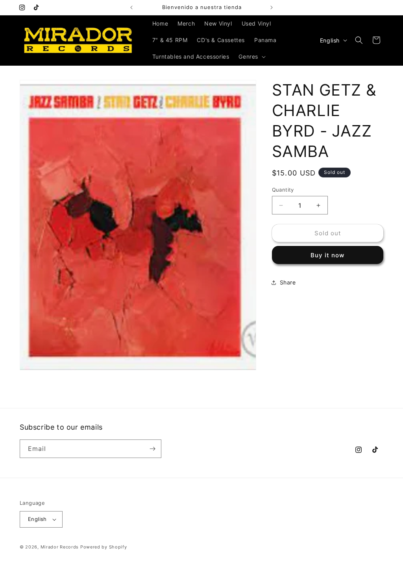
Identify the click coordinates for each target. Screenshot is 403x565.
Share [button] (288, 282)
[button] (251, 56)
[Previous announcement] (131, 7)
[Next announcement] (271, 7)
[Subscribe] (152, 448)
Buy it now (327, 255)
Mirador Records (60, 547)
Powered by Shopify (103, 547)
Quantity (283, 189)
